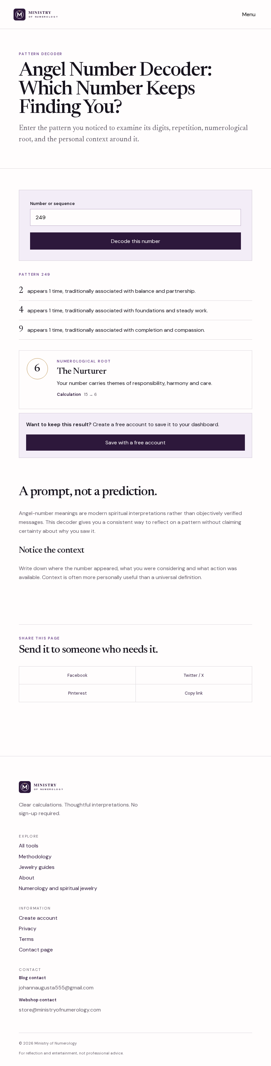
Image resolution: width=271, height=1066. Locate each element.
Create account (38, 917)
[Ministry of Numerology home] (44, 14)
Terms (26, 939)
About (26, 877)
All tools (28, 845)
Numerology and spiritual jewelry (58, 888)
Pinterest (77, 693)
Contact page (36, 949)
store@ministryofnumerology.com (60, 1009)
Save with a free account (135, 442)
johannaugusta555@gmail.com (56, 987)
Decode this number (135, 241)
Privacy (27, 928)
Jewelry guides (37, 867)
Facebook (77, 675)
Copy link (194, 693)
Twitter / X (194, 675)
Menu (248, 14)
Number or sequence (52, 203)
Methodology (35, 856)
